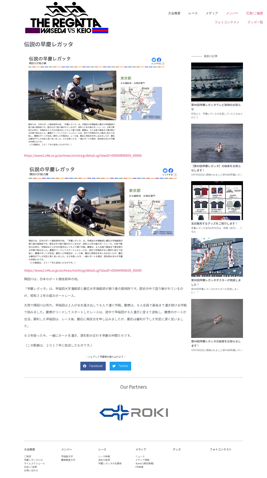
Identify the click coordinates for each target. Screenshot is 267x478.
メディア (140, 449)
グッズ (177, 449)
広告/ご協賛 (254, 13)
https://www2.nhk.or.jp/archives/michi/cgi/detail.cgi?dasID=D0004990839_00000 (83, 155)
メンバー (232, 13)
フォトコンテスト (227, 22)
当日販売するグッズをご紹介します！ (214, 223)
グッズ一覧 (255, 22)
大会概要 (29, 449)
